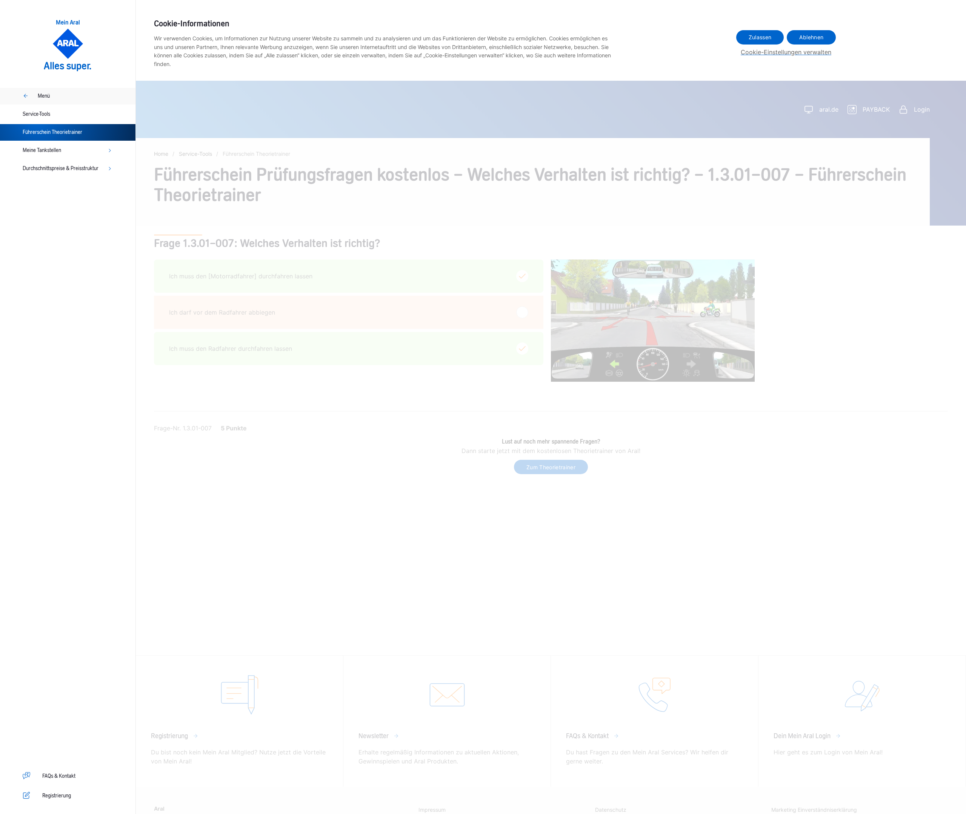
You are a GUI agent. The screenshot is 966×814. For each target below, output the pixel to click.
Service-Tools (36, 114)
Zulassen (760, 37)
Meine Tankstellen (42, 150)
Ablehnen (811, 37)
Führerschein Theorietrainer (52, 132)
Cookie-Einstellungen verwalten (786, 52)
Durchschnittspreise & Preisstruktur (60, 168)
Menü (44, 96)
